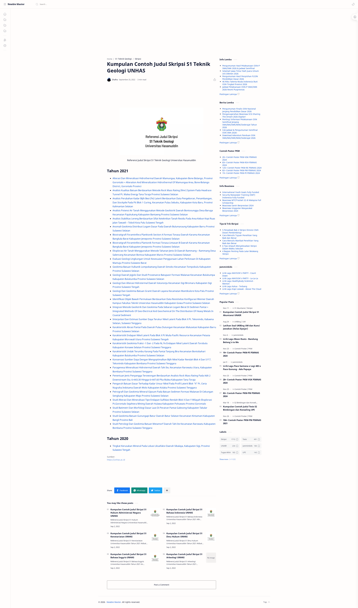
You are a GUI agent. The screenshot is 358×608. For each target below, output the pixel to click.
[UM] (244, 321)
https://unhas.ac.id (116, 459)
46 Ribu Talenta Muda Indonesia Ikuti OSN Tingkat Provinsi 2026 (240, 83)
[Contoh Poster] (241, 348)
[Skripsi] (249, 308)
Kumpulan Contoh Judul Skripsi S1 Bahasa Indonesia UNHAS (184, 511)
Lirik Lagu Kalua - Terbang (234, 286)
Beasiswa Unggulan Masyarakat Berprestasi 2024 (237, 209)
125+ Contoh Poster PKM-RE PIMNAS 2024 (242, 167)
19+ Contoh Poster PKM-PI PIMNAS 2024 (241, 173)
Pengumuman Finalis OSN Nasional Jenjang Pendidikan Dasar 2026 (239, 110)
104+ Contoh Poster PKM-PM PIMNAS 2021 (242, 422)
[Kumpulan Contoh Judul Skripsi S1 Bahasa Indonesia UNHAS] (211, 513)
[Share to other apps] (167, 490)
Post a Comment (161, 584)
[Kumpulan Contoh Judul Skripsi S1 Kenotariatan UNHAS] (155, 537)
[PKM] (250, 348)
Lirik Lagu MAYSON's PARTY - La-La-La (240, 278)
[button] (353, 4)
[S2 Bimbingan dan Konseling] (246, 402)
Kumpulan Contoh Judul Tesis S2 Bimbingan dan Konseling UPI (240, 408)
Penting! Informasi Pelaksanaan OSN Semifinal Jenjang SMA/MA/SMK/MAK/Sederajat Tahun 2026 (239, 123)
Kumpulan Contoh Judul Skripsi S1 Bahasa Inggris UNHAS (128, 556)
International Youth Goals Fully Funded (240, 192)
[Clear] (79, 4)
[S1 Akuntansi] (241, 308)
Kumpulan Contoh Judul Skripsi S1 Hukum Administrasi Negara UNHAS (128, 512)
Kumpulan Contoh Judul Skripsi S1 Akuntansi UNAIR (241, 314)
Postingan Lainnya (228, 94)
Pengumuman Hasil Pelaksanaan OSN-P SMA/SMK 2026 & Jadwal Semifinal (241, 67)
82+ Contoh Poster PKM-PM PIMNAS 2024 (241, 170)
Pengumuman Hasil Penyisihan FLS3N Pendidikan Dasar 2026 (240, 77)
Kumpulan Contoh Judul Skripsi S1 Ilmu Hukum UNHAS (184, 535)
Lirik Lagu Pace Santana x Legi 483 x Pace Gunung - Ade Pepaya (242, 368)
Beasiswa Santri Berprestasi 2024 (238, 205)
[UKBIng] (238, 321)
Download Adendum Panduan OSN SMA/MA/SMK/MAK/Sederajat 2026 (238, 136)
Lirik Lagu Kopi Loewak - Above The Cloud (241, 289)
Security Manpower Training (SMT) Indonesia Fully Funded (238, 196)
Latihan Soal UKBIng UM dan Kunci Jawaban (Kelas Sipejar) (241, 327)
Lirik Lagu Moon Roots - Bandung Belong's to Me (240, 341)
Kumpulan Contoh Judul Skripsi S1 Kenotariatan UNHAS (128, 535)
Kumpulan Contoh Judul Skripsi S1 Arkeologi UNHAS (184, 556)
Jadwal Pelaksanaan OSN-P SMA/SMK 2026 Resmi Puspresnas (239, 88)
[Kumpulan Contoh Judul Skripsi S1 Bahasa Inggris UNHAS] (155, 558)
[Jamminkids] (238, 335)
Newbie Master (16, 4)
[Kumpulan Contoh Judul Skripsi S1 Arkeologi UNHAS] (211, 558)
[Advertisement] (161, 32)
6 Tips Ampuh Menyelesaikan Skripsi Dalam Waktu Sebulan (239, 247)
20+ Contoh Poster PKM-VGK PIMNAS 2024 (242, 381)
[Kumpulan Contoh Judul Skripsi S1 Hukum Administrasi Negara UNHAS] (155, 513)
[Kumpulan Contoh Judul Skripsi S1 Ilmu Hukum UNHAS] (211, 537)
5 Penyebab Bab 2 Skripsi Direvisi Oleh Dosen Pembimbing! (240, 231)
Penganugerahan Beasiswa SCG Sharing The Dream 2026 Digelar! (241, 115)
